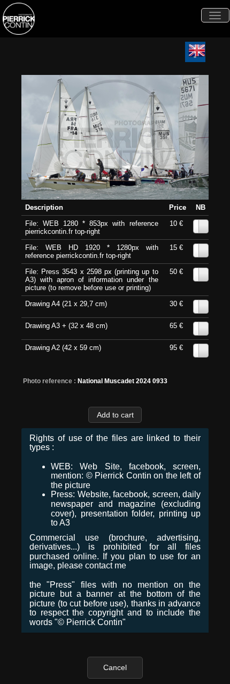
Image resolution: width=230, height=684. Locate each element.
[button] (115, 414)
